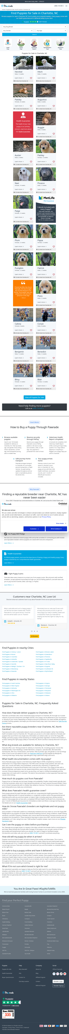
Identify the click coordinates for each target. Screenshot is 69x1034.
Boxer (3, 915)
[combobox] (33, 27)
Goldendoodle (50, 925)
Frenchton (49, 922)
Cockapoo (27, 918)
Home (3, 9)
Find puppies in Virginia (43, 683)
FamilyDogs (21, 48)
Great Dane (5, 928)
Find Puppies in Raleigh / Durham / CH (13, 666)
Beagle (26, 909)
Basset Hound (5, 909)
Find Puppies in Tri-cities (43, 661)
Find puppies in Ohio (8, 693)
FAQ (20, 973)
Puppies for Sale (10, 9)
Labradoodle (5, 931)
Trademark (26, 1027)
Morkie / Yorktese (29, 941)
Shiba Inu (49, 947)
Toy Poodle (27, 953)
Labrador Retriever (29, 931)
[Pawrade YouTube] (65, 973)
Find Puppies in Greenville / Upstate (12, 661)
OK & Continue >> (56, 528)
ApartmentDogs (60, 48)
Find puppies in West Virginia (10, 686)
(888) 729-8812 (59, 6)
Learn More (8, 543)
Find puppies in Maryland (43, 690)
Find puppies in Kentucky (9, 688)
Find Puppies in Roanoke (9, 671)
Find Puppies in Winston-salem (45, 652)
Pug (48, 944)
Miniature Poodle (51, 937)
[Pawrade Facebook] (54, 973)
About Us (38, 969)
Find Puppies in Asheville (9, 659)
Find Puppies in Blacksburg (10, 669)
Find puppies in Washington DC (11, 690)
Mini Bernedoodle (29, 934)
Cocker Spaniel (50, 918)
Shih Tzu (4, 950)
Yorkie (48, 953)
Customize (33, 528)
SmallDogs (7, 48)
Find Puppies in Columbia (9, 657)
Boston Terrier (50, 912)
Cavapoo (49, 915)
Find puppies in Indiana (42, 695)
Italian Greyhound (51, 928)
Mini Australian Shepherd (31, 937)
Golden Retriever (29, 925)
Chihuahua (5, 918)
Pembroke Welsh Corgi (52, 941)
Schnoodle (27, 947)
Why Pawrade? (23, 969)
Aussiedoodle (28, 906)
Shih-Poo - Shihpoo (29, 950)
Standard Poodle (6, 953)
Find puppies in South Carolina (11, 683)
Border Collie (28, 912)
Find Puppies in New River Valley (45, 664)
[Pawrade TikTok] (61, 973)
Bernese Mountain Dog (53, 909)
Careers (38, 981)
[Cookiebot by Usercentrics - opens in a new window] (59, 504)
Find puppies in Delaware (43, 693)
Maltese (49, 931)
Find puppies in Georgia (43, 686)
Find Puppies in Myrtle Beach (44, 671)
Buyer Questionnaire (8, 977)
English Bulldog (6, 922)
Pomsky (27, 944)
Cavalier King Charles (30, 915)
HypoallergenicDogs (47, 48)
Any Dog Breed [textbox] (8, 27)
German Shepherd (6, 925)
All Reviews (34, 636)
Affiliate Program (40, 977)
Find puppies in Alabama (9, 695)
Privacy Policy (11, 1027)
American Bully (6, 906)
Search (34, 34)
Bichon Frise (5, 912)
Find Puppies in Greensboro (44, 654)
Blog (37, 973)
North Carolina (18, 9)
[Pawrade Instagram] (58, 973)
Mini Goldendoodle (7, 937)
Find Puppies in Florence (43, 657)
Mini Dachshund (51, 934)
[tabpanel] (18, 615)
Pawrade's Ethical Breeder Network (11, 1029)
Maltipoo (4, 934)
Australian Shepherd (52, 906)
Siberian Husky (51, 950)
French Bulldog (28, 922)
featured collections (36, 753)
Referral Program (41, 985)
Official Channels (57, 969)
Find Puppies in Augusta (43, 666)
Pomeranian (5, 944)
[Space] (8, 992)
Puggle (4, 947)
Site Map (21, 981)
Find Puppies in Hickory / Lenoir (11, 652)
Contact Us (22, 977)
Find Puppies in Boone (8, 654)
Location (26, 981)
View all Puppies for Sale (34, 397)
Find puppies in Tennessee (43, 688)
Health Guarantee (24, 132)
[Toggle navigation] (66, 6)
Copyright (4, 1027)
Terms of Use (19, 1027)
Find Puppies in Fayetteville (44, 659)
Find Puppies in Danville (9, 664)
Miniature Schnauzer (7, 941)
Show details (60, 523)
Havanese (27, 928)
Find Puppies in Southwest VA (44, 669)
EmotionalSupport (34, 48)
